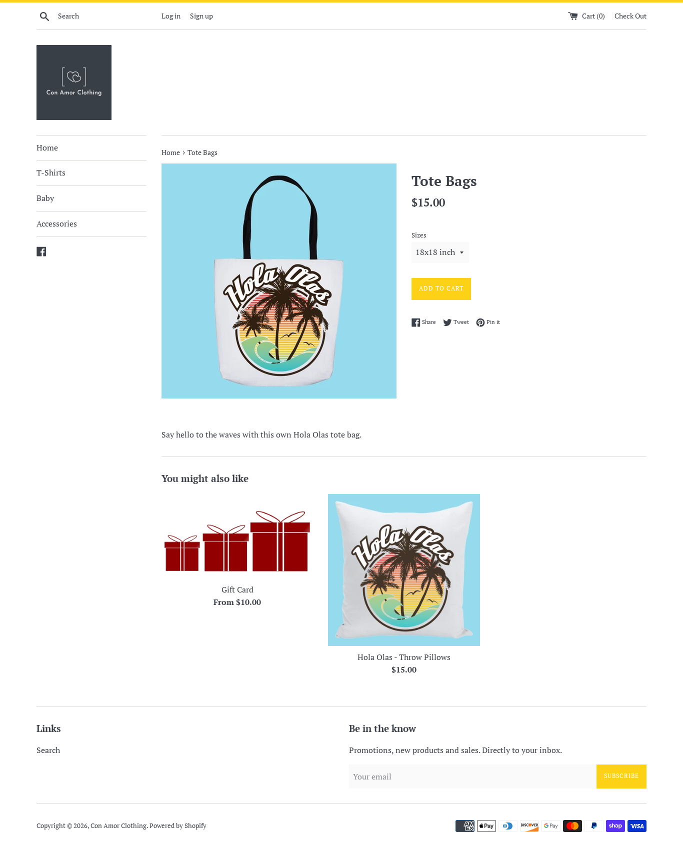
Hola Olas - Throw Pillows (404, 657)
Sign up (201, 15)
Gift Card (238, 589)
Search (48, 750)
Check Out (630, 15)
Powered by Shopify (178, 826)
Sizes (419, 235)
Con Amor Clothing (118, 826)
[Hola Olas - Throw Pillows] (404, 570)
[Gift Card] (237, 536)
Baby (45, 198)
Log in (171, 15)
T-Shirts (51, 172)
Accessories (56, 223)
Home (47, 147)
